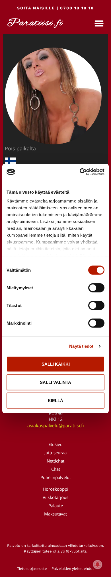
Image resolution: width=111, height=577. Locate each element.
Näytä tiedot (81, 346)
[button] (99, 23)
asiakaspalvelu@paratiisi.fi (55, 425)
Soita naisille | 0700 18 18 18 (55, 8)
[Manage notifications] (97, 564)
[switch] (96, 287)
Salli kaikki (56, 363)
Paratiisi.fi (35, 23)
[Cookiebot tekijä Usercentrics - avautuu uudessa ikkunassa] (79, 172)
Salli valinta (55, 382)
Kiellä (55, 400)
